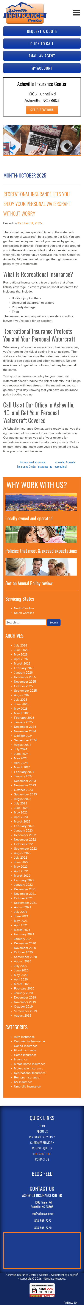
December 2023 (25, 781)
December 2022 (25, 835)
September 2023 (25, 794)
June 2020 (21, 970)
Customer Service (41, 1142)
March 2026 (22, 663)
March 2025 (22, 713)
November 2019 (25, 1002)
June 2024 (21, 753)
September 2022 (25, 848)
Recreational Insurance (32, 462)
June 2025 (21, 704)
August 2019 (22, 1015)
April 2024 (21, 762)
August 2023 (22, 799)
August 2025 (22, 695)
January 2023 (23, 830)
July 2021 (20, 911)
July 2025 (20, 699)
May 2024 (21, 758)
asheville (59, 462)
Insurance (21, 1059)
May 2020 (21, 975)
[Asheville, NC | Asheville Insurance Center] (25, 12)
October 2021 (23, 898)
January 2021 (23, 938)
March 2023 (22, 821)
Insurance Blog (42, 1153)
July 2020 (20, 966)
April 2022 (21, 871)
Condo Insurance (25, 1046)
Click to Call (42, 43)
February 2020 (24, 988)
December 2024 (25, 726)
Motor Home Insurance (29, 1064)
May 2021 (21, 920)
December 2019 (25, 997)
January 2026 (23, 672)
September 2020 (25, 957)
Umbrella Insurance (27, 1086)
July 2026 (20, 645)
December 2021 (25, 889)
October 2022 (23, 844)
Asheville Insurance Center (21, 1274)
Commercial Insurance (29, 1041)
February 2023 (24, 826)
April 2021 (21, 925)
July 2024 (20, 749)
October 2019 (23, 1006)
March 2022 (22, 875)
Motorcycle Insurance (28, 1068)
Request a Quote (42, 31)
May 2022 (21, 866)
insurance (42, 466)
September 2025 (25, 690)
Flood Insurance (25, 1050)
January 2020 (23, 993)
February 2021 (24, 934)
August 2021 (22, 907)
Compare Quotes (42, 1148)
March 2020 (22, 984)
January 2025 (23, 722)
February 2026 (24, 668)
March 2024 (22, 767)
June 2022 (21, 862)
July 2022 (20, 857)
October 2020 (23, 952)
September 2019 (25, 1011)
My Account (42, 68)
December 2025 (25, 677)
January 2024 (23, 776)
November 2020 (25, 948)
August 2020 (22, 961)
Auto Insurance (24, 1036)
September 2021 (25, 902)
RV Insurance (23, 1082)
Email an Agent (42, 55)
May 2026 (21, 654)
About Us (42, 1131)
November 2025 (25, 681)
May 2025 (21, 708)
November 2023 (25, 785)
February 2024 (24, 772)
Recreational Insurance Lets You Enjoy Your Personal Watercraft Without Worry (36, 203)
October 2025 (23, 686)
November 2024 (25, 731)
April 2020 (21, 979)
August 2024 (22, 744)
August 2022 (22, 853)
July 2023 (20, 803)
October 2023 (23, 790)
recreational (60, 466)
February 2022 (24, 880)
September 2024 (25, 740)
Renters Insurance (26, 1077)
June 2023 (21, 808)
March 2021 (22, 929)
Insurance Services (41, 1137)
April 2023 (21, 817)
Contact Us (42, 1159)
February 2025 (24, 717)
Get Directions (42, 109)
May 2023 (21, 812)
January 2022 (23, 884)
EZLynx (72, 1274)
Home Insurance (25, 1055)
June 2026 (21, 650)
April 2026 (21, 659)
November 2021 (25, 893)
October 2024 (23, 735)
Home (42, 1125)
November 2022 (25, 839)
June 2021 (21, 916)
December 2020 (25, 943)
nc (51, 466)
